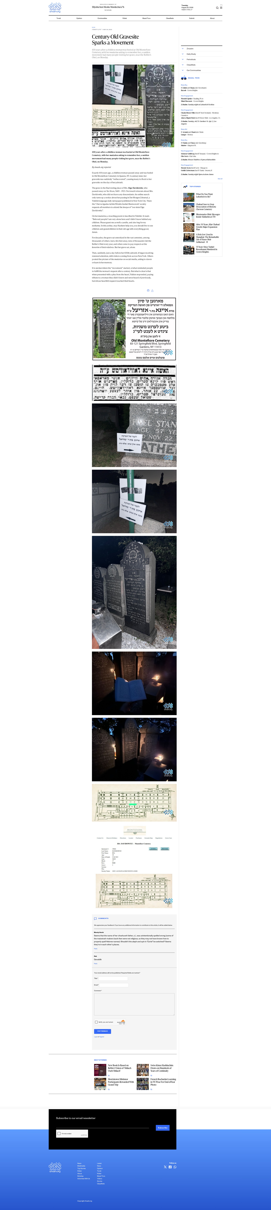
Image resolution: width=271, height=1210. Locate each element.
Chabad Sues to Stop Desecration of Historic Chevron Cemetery (206, 207)
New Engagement (187, 96)
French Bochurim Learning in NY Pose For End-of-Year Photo (163, 1081)
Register (101, 1037)
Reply (95, 949)
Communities (102, 18)
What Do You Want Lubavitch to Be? (204, 195)
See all (220, 179)
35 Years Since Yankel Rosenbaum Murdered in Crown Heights (206, 249)
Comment (98, 991)
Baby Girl (184, 129)
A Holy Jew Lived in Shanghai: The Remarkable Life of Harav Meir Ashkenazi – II (207, 238)
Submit (191, 18)
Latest (99, 1164)
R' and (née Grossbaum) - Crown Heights (194, 89)
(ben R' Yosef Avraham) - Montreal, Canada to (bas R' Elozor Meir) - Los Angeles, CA (200, 115)
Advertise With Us (83, 1179)
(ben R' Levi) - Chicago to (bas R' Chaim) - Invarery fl (196, 169)
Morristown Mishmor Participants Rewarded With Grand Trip (121, 1081)
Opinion (79, 18)
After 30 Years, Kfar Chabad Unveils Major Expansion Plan (208, 227)
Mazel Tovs (101, 1176)
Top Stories (81, 1169)
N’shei (125, 18)
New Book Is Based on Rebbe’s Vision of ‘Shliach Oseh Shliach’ (119, 1068)
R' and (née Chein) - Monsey (192, 133)
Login (95, 1037)
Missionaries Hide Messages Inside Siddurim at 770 (208, 215)
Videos (99, 1179)
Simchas (80, 1176)
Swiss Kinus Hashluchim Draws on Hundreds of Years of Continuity (162, 1068)
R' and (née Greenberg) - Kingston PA (193, 144)
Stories (99, 1181)
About (212, 18)
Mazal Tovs (146, 18)
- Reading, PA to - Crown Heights (192, 99)
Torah (59, 18)
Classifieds (170, 18)
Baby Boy (184, 85)
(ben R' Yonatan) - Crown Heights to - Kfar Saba (200, 155)
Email (96, 985)
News (93, 27)
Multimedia (81, 1166)
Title (96, 979)
